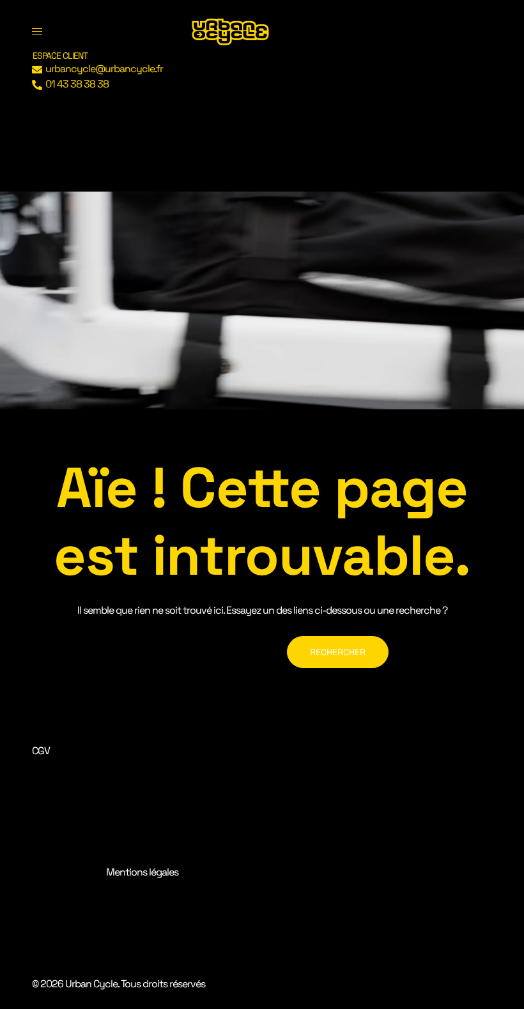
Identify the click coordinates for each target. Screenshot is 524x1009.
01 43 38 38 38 (77, 84)
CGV (41, 750)
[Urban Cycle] (230, 31)
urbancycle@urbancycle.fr (104, 69)
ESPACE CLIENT (60, 55)
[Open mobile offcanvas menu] (37, 32)
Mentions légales (142, 872)
